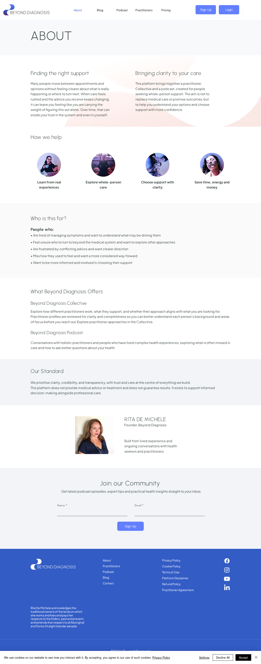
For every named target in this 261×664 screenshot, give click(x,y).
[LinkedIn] (226, 587)
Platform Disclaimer (175, 578)
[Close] (256, 657)
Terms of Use (170, 572)
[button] (206, 9)
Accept (243, 657)
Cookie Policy (171, 566)
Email (138, 505)
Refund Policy (171, 584)
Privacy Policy (171, 560)
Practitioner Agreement (178, 590)
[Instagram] (226, 569)
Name (61, 505)
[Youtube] (226, 578)
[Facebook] (226, 560)
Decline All (223, 657)
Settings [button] (204, 657)
